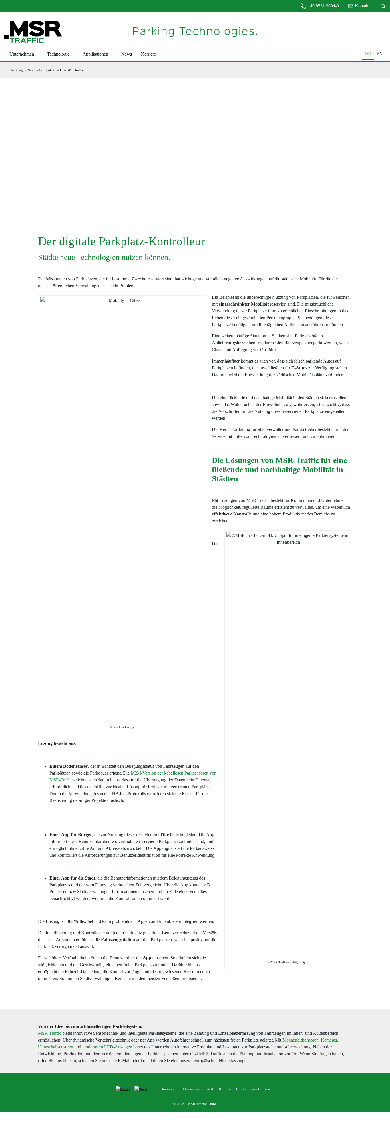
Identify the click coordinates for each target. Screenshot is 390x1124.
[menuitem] (368, 53)
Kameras (329, 1040)
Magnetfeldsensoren (300, 1040)
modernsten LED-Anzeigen (107, 1046)
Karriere (148, 54)
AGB (210, 1089)
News (126, 54)
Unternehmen (21, 54)
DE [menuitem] (368, 54)
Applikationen (95, 54)
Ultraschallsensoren (55, 1046)
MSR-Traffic (49, 1033)
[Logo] (33, 31)
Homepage (16, 70)
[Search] (383, 6)
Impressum (170, 1089)
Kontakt (225, 1089)
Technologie (58, 54)
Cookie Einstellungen (253, 1089)
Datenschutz (192, 1089)
